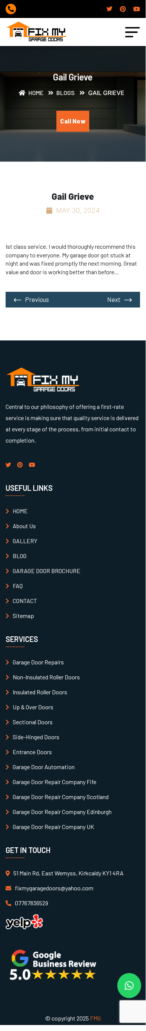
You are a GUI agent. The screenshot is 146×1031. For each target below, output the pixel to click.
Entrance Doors (32, 751)
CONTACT (25, 600)
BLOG (20, 555)
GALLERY (25, 540)
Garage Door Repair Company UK (53, 826)
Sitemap (23, 615)
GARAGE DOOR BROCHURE (46, 570)
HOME (20, 510)
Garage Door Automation (44, 766)
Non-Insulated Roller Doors (46, 676)
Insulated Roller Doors (40, 691)
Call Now (73, 121)
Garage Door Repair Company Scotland (61, 796)
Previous (37, 299)
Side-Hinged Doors (36, 736)
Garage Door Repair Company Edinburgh (62, 811)
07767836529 (31, 902)
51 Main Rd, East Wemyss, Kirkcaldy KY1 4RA (68, 872)
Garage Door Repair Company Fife (54, 781)
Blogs (65, 92)
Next (114, 299)
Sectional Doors (33, 721)
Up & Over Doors (33, 706)
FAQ (18, 585)
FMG (95, 1018)
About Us (24, 525)
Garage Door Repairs (38, 662)
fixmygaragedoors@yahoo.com (54, 887)
